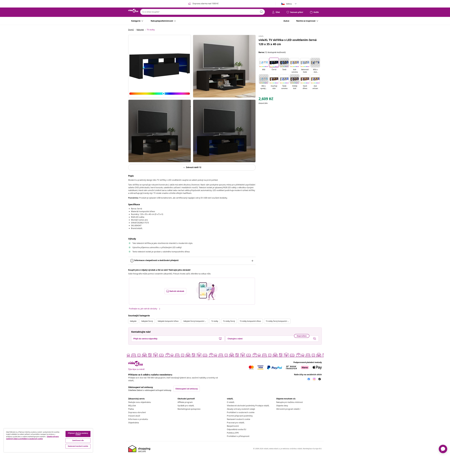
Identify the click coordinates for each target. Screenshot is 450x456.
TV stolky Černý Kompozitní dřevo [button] (278, 321)
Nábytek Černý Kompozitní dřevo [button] (195, 321)
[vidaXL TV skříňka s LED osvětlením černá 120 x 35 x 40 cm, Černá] (159, 66)
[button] (263, 65)
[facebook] (309, 379)
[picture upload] (207, 291)
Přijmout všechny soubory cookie (78, 434)
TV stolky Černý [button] (229, 321)
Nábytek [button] (133, 321)
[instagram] (314, 379)
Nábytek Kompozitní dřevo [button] (168, 321)
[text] (266, 99)
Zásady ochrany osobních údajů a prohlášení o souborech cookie (32, 437)
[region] (48, 440)
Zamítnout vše (78, 440)
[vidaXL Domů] (133, 10)
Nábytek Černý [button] (147, 321)
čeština (289, 4)
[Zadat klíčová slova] (261, 12)
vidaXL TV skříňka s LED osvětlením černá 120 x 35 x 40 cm (288, 42)
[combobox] (202, 12)
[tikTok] (319, 379)
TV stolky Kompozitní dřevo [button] (250, 321)
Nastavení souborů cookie (238, 419)
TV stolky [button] (214, 321)
